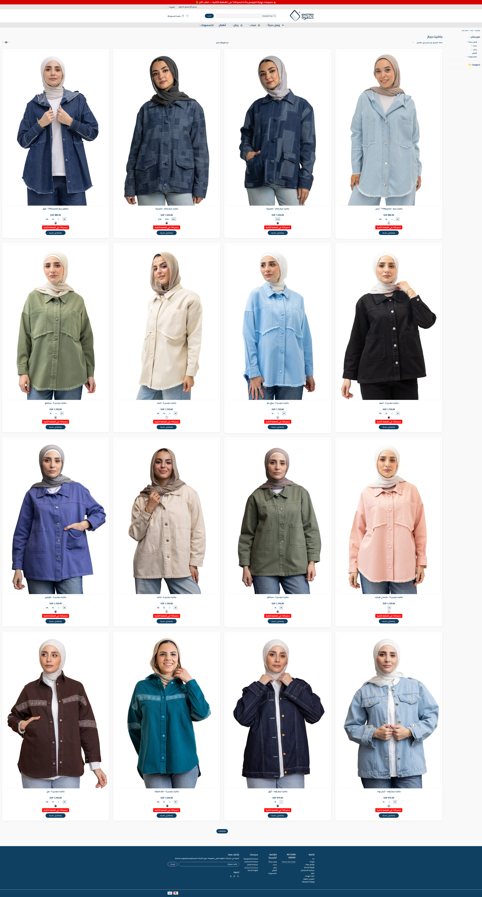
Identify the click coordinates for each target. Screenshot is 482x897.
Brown (55, 806)
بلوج (312, 873)
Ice (389, 223)
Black (389, 417)
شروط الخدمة (309, 867)
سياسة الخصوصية (251, 859)
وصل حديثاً (273, 862)
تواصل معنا (310, 864)
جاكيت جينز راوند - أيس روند (389, 791)
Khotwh (301, 16)
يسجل (194, 7)
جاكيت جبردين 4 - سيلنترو (278, 597)
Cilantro (55, 417)
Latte (167, 417)
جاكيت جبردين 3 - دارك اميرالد (166, 791)
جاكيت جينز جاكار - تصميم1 (166, 209)
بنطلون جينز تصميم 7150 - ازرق (56, 209)
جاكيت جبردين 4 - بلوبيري (55, 597)
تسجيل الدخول (184, 7)
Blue (55, 223)
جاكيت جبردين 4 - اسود (389, 403)
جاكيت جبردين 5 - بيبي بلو (278, 403)
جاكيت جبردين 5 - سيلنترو (55, 403)
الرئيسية (477, 31)
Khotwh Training (308, 882)
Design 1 (167, 223)
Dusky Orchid (389, 611)
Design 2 (278, 223)
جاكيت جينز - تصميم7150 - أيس (388, 209)
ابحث (209, 16)
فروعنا (312, 862)
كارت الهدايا (309, 876)
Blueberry (55, 611)
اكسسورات (272, 873)
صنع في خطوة (308, 879)
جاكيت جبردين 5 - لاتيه (166, 403)
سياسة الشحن (252, 864)
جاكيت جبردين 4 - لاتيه (166, 597)
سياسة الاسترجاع (251, 862)
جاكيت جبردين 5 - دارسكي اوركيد (389, 597)
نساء (471, 31)
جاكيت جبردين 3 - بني (56, 791)
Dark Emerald (167, 806)
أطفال (274, 870)
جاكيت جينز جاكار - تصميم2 (277, 209)
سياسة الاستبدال (307, 870)
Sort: (440, 43)
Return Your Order (289, 862)
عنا (313, 859)
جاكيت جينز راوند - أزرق (277, 791)
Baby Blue (278, 417)
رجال (275, 867)
